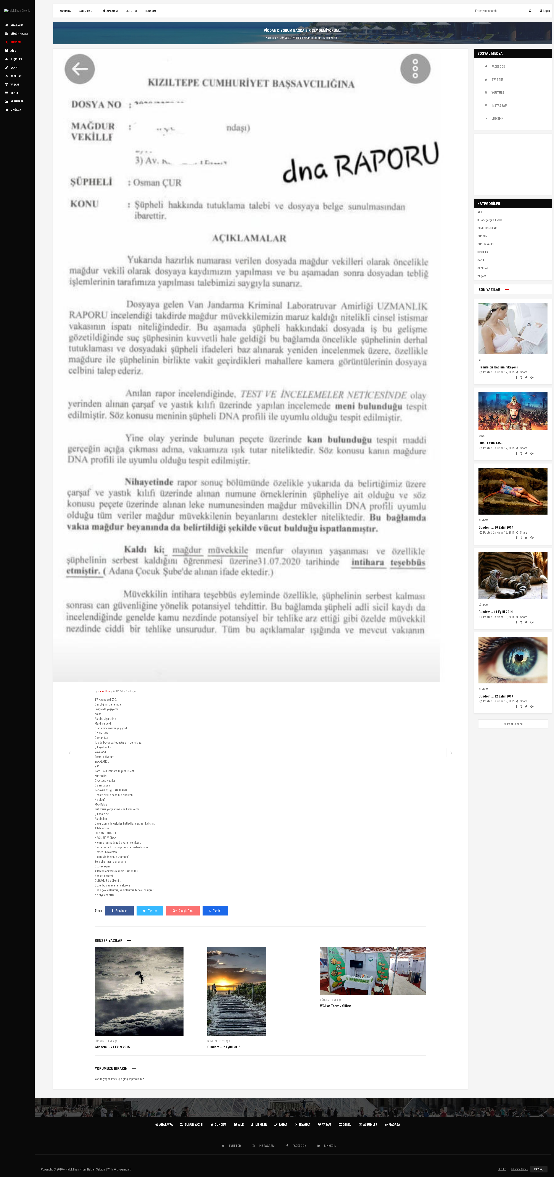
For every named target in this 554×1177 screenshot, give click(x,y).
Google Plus (186, 910)
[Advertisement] (513, 164)
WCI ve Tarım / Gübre (335, 1006)
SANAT (481, 260)
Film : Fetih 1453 (490, 443)
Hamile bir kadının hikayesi (498, 367)
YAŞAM (481, 276)
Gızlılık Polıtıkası (502, 1170)
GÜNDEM (284, 37)
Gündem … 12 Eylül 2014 (495, 696)
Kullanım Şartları (519, 1169)
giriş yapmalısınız (133, 1079)
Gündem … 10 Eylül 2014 (495, 527)
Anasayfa (271, 37)
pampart (125, 1169)
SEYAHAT (482, 268)
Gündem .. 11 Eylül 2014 (495, 612)
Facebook (121, 910)
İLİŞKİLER (482, 252)
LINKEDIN (497, 118)
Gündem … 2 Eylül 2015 (223, 1047)
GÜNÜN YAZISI (485, 244)
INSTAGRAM (499, 105)
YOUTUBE (497, 92)
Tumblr (217, 910)
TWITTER (497, 79)
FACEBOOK (498, 66)
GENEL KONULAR (487, 228)
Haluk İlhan (104, 691)
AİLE (479, 212)
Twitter (152, 910)
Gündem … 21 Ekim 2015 (112, 1047)
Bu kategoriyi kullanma (489, 220)
